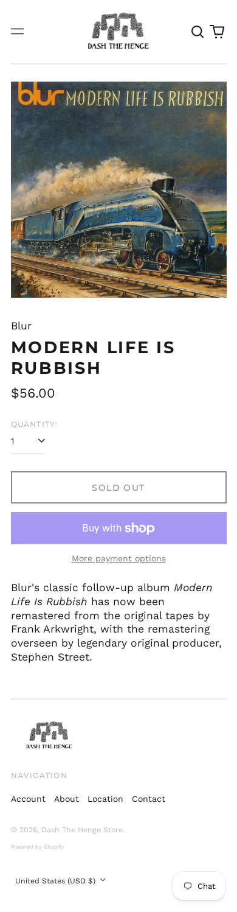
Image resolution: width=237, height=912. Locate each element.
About (66, 799)
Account (28, 799)
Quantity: (34, 424)
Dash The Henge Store (82, 830)
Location (105, 799)
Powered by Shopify (37, 847)
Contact (148, 799)
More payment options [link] (119, 558)
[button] (198, 31)
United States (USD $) (56, 881)
